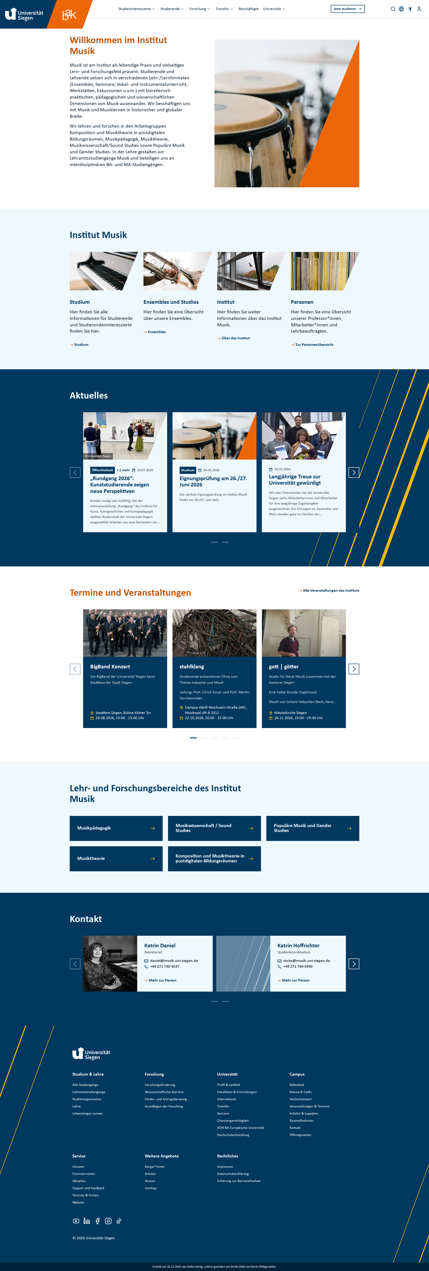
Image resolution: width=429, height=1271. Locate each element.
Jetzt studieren (345, 9)
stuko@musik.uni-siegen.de (306, 961)
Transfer (222, 9)
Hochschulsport (301, 1099)
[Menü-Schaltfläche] (419, 9)
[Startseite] (91, 1053)
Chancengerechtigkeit (233, 1121)
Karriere (223, 1113)
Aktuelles (79, 1181)
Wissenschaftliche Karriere (164, 1092)
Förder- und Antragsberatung (166, 1099)
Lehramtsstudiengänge (88, 1092)
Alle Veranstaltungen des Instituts (331, 591)
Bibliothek (297, 1085)
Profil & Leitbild (228, 1085)
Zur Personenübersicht (314, 345)
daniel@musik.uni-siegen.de (174, 961)
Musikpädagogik (94, 828)
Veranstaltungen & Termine (310, 1106)
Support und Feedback (88, 1188)
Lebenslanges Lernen (87, 1113)
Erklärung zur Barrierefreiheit (239, 1181)
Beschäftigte (249, 9)
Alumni (150, 1181)
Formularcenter (83, 1174)
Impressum (225, 1167)
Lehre (76, 1106)
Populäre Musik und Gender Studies (303, 828)
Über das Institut (236, 338)
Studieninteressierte (134, 9)
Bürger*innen (155, 1167)
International (226, 1099)
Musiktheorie (91, 858)
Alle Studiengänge (85, 1085)
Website (78, 1202)
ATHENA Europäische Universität (240, 1128)
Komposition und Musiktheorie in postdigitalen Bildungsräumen (210, 859)
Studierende (170, 9)
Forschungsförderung (160, 1085)
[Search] (393, 9)
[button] (410, 9)
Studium (81, 345)
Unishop (150, 1188)
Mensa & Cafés (301, 1092)
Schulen (150, 1174)
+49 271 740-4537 (164, 967)
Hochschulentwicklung (233, 1135)
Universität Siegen (100, 1238)
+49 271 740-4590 (298, 967)
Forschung (197, 9)
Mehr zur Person (163, 980)
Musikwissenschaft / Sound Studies (203, 828)
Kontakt (295, 1128)
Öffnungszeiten (300, 1135)
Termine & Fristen (85, 1195)
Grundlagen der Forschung (164, 1106)
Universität (272, 9)
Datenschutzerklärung (233, 1174)
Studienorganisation (86, 1099)
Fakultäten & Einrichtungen (237, 1092)
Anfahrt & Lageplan (304, 1113)
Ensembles (157, 332)
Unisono (78, 1167)
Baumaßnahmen (301, 1121)
